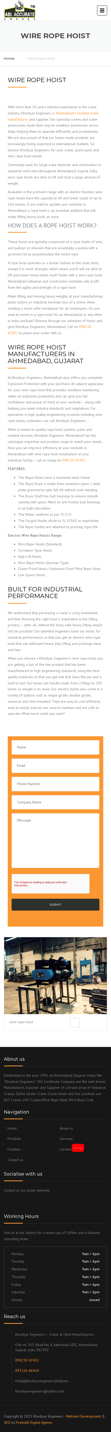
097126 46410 (27, 1370)
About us (66, 1128)
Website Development (83, 1416)
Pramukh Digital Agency (34, 1422)
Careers (71, 1149)
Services (66, 1138)
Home (9, 58)
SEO (7, 1422)
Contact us (15, 1159)
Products (14, 1138)
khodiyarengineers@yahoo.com (39, 1391)
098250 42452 (74, 460)
